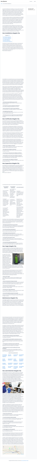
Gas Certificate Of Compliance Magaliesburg (21, 360)
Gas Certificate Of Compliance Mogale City (4, 355)
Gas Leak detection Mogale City (4, 360)
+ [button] (3, 446)
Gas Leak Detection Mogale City (7, 41)
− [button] (3, 447)
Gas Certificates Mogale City (7, 37)
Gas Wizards (4, 1)
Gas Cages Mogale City (6, 39)
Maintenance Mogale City (6, 40)
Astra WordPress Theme (24, 460)
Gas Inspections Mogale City (7, 38)
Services (31, 1)
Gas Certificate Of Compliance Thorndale (16, 367)
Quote (35, 1)
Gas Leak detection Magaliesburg (15, 360)
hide (8, 35)
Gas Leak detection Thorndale (3, 367)
